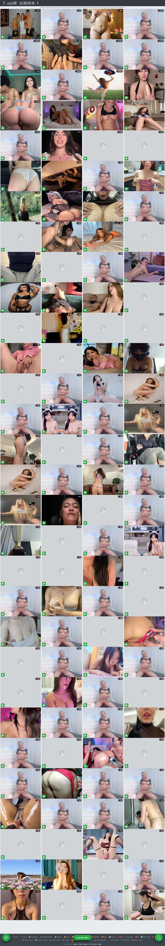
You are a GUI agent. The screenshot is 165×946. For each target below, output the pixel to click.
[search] (159, 938)
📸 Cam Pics (125, 940)
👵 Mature (58, 937)
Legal (99, 944)
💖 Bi (137, 937)
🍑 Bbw (104, 937)
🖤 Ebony (14, 937)
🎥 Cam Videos (113, 940)
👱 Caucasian (33, 937)
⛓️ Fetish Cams (54, 940)
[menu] (6, 938)
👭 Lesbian (129, 937)
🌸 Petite (112, 937)
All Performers (93, 944)
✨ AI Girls (65, 940)
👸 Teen (67, 937)
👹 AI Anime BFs (100, 940)
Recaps (85, 944)
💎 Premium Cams (41, 940)
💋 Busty (120, 937)
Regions (75, 944)
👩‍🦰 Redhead (95, 937)
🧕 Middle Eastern (46, 937)
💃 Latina (23, 937)
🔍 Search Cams (137, 940)
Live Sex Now (82, 937)
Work (80, 944)
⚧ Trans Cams (27, 940)
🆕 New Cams (146, 937)
